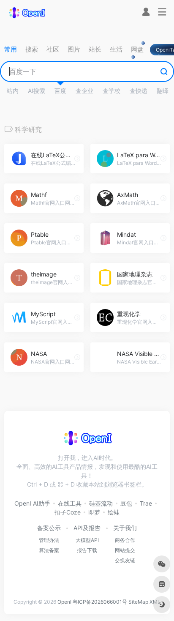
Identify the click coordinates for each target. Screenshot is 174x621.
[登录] (145, 13)
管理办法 (49, 540)
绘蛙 (114, 512)
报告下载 (87, 550)
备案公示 (49, 527)
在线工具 (70, 503)
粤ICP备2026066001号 (100, 602)
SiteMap (138, 602)
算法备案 (49, 550)
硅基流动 (101, 503)
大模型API (87, 540)
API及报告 (87, 527)
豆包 (126, 503)
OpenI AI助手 (32, 503)
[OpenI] (26, 12)
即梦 (94, 512)
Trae (146, 503)
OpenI (64, 602)
